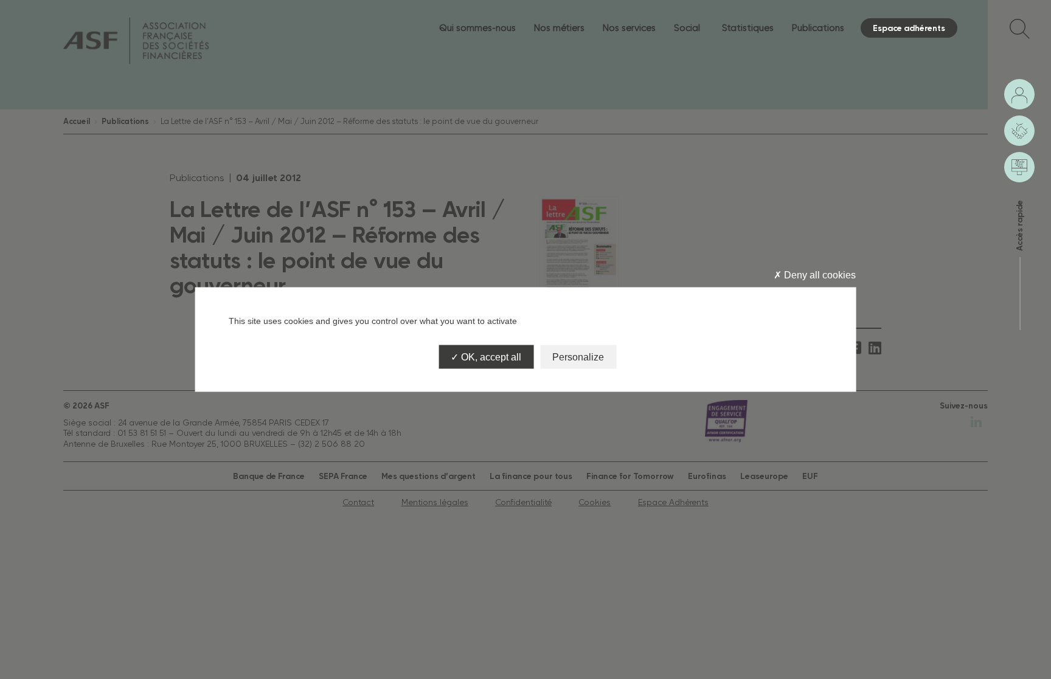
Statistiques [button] (748, 27)
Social (687, 27)
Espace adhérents (909, 27)
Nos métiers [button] (559, 27)
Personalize (578, 357)
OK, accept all (490, 357)
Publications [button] (818, 27)
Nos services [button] (629, 27)
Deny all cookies (819, 274)
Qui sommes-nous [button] (477, 27)
